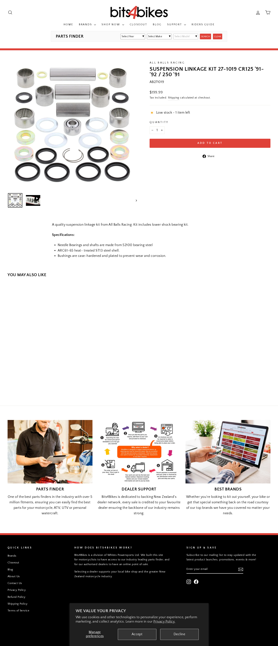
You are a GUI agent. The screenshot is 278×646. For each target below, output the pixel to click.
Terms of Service (18, 610)
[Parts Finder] (50, 451)
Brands (86, 24)
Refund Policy (17, 597)
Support (175, 24)
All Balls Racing (167, 62)
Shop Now (111, 24)
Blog (157, 24)
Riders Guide (203, 24)
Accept (137, 634)
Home (68, 24)
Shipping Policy (18, 603)
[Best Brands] (228, 451)
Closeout (138, 24)
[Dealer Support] (139, 451)
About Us (14, 576)
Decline (179, 634)
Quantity (159, 122)
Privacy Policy (17, 590)
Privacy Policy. (164, 622)
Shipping (173, 97)
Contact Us (15, 583)
